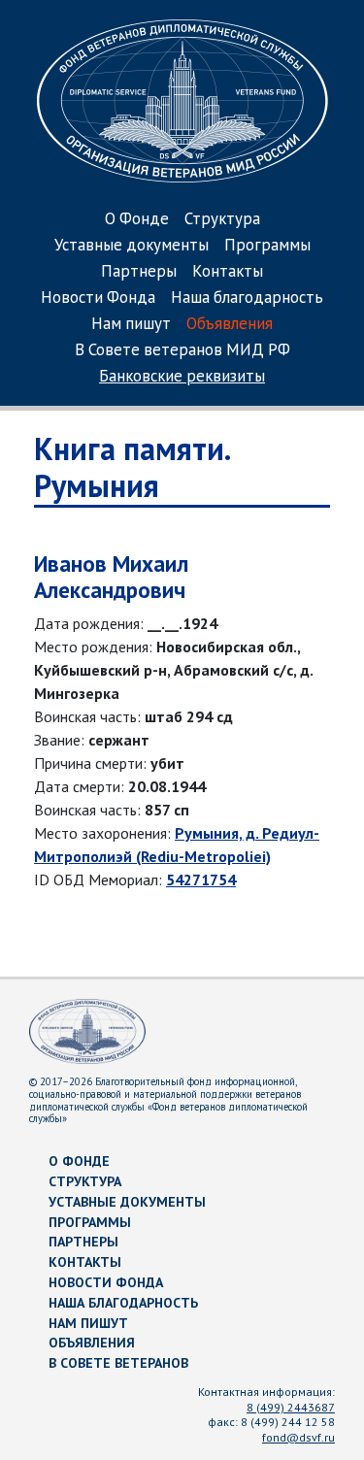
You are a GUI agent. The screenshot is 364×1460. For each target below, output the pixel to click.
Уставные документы (131, 246)
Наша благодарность (247, 298)
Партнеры (139, 272)
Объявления (229, 324)
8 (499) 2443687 (291, 1407)
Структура (222, 220)
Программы (267, 246)
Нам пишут (131, 324)
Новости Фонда (98, 298)
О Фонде (137, 220)
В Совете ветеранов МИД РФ (182, 351)
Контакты (227, 272)
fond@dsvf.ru (298, 1437)
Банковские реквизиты (182, 377)
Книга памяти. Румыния (131, 467)
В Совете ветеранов (118, 1363)
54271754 (201, 879)
